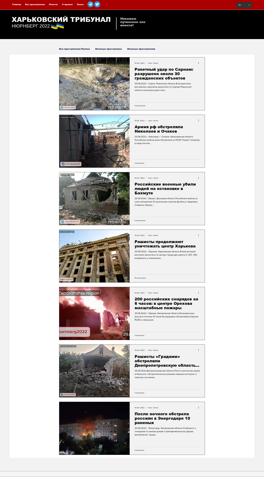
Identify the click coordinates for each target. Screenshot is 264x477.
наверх (4, 467)
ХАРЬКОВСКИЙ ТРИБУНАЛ (61, 19)
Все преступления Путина (74, 49)
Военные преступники (108, 49)
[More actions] (199, 63)
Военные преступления (141, 49)
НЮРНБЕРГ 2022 (31, 25)
